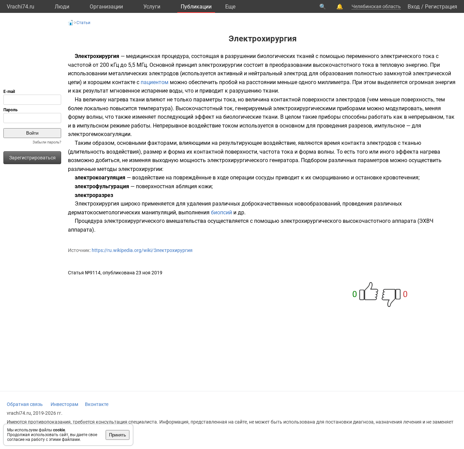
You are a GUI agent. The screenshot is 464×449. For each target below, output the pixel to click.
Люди (62, 6)
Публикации (196, 6)
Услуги (151, 6)
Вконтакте (96, 404)
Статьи (83, 22)
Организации (106, 6)
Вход (414, 6)
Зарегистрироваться (32, 157)
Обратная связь (25, 404)
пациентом (154, 82)
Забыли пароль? (47, 142)
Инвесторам (64, 404)
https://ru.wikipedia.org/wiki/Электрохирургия (142, 250)
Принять (117, 434)
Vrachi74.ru (20, 6)
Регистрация (441, 6)
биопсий (221, 212)
